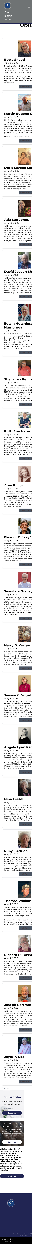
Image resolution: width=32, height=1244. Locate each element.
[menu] (29, 7)
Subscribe (12, 1113)
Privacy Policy (24, 1235)
